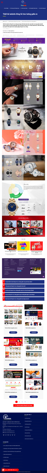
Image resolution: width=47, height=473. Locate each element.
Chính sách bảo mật (28, 435)
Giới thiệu (6, 8)
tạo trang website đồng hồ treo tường (10, 36)
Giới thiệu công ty (27, 418)
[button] (23, 282)
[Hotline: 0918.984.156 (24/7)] (3, 470)
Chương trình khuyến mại (15, 8)
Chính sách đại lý (24, 8)
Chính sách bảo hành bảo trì (29, 438)
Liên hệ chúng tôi (43, 8)
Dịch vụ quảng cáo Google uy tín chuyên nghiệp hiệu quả (11, 445)
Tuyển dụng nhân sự (28, 424)
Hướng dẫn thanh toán (33, 8)
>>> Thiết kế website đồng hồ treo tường (23, 405)
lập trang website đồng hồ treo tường (22, 36)
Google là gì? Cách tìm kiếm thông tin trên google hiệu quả (12, 451)
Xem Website (13, 332)
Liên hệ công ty (27, 427)
